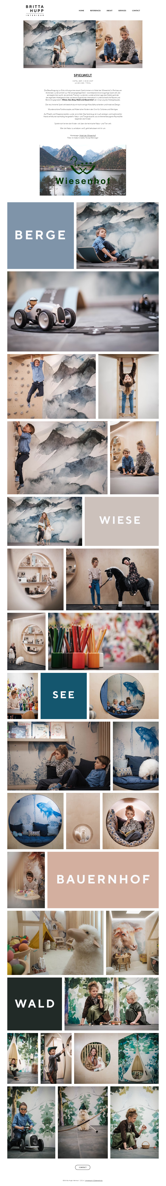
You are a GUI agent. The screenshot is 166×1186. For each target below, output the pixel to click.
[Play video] (83, 170)
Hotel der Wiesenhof (87, 135)
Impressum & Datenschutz (94, 1180)
